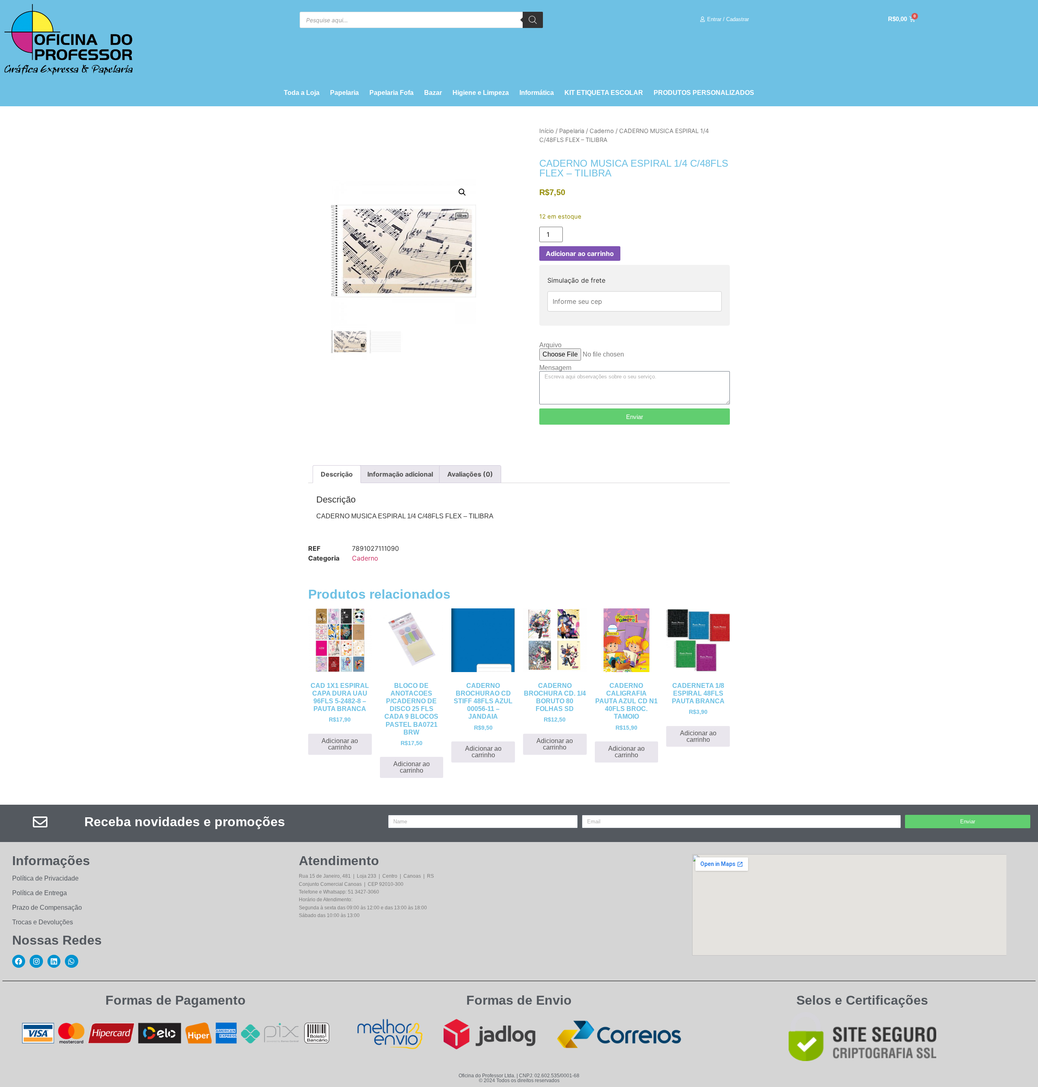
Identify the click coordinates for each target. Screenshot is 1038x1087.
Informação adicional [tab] (400, 474)
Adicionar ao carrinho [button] (340, 744)
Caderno (602, 131)
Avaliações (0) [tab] (470, 474)
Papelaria (344, 92)
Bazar (433, 92)
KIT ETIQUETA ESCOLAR (603, 92)
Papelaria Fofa (391, 92)
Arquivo (550, 345)
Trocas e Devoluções (42, 922)
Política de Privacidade (45, 878)
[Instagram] (36, 961)
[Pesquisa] (533, 20)
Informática (536, 92)
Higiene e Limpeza (481, 92)
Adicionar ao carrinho (580, 253)
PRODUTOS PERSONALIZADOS (704, 92)
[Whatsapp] (71, 961)
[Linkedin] (53, 961)
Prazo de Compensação (47, 907)
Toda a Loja (302, 92)
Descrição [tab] (337, 474)
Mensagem (555, 368)
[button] (462, 192)
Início (546, 131)
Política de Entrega (39, 892)
